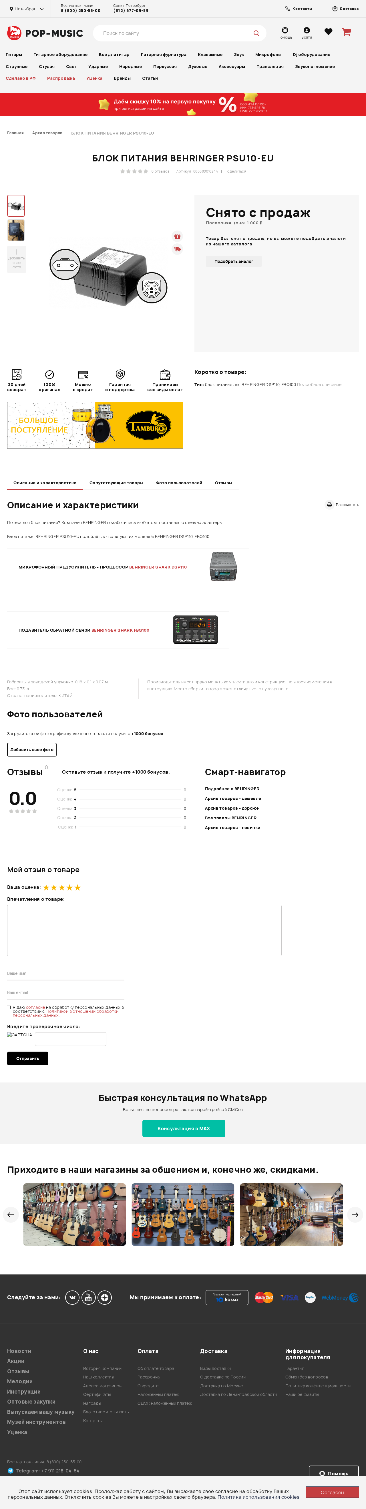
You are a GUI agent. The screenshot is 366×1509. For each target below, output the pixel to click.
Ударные (98, 66)
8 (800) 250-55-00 (80, 10)
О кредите (148, 1385)
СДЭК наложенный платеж (165, 1403)
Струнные (16, 66)
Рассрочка (149, 1377)
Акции (15, 1361)
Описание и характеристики (45, 482)
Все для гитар (114, 54)
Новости (19, 1351)
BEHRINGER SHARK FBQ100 (120, 630)
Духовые (197, 66)
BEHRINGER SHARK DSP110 (158, 567)
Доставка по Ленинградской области (238, 1394)
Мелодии (20, 1381)
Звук (239, 54)
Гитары (14, 54)
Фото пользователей (179, 482)
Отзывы (223, 482)
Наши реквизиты (302, 1394)
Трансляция (270, 66)
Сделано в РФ (21, 78)
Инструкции (24, 1391)
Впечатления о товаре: (36, 899)
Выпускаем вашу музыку (41, 1412)
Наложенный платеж (158, 1394)
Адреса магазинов (102, 1385)
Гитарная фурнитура (163, 54)
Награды (92, 1403)
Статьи (150, 78)
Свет (71, 66)
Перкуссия (165, 66)
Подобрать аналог (233, 261)
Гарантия (294, 1368)
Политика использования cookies (259, 1497)
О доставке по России (223, 1377)
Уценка (94, 78)
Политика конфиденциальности (318, 1385)
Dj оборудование (311, 54)
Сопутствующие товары (116, 482)
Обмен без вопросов (307, 1377)
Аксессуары (232, 66)
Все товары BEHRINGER (230, 817)
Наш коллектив (98, 1377)
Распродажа (61, 78)
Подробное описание (319, 384)
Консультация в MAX (184, 1128)
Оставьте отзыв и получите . (116, 772)
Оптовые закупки (31, 1401)
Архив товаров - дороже (232, 808)
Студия (47, 66)
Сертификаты (97, 1394)
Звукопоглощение (315, 66)
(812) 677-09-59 (130, 10)
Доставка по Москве (221, 1385)
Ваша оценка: (24, 887)
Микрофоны (268, 54)
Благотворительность (106, 1411)
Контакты (92, 1420)
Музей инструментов (36, 1422)
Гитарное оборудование (60, 54)
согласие (36, 1007)
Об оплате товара (156, 1368)
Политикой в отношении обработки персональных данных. (65, 1013)
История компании (102, 1368)
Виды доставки (215, 1368)
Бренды (122, 78)
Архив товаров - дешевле (233, 798)
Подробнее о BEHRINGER (232, 788)
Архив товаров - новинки (232, 827)
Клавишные (210, 54)
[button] (10, 1214)
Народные (130, 66)
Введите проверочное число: (43, 1026)
